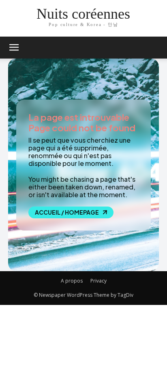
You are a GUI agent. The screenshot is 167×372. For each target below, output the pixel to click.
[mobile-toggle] (14, 48)
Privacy (98, 280)
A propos (72, 280)
